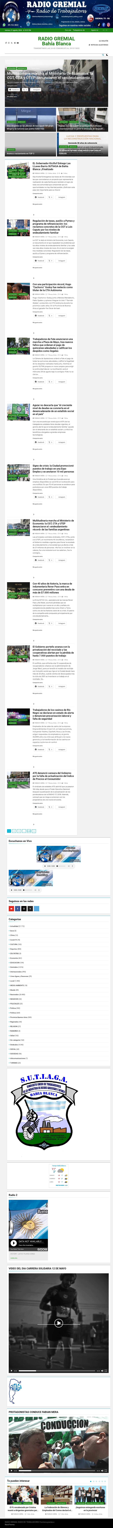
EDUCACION (15, 963)
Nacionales (22, 68)
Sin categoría (15, 1040)
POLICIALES (14, 1004)
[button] (58, 1323)
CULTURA (13, 944)
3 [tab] (96, 1481)
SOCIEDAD (14, 1054)
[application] (59, 1323)
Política (13, 1013)
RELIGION (13, 1026)
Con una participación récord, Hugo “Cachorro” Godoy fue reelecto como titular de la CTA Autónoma (53, 287)
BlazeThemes (9, 1524)
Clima (12, 935)
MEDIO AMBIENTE (17, 985)
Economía (14, 958)
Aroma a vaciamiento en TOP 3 (20, 153)
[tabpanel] (23, 1500)
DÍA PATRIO (14, 954)
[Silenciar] (102, 1371)
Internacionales (16, 972)
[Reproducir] (11, 1371)
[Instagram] (24, 908)
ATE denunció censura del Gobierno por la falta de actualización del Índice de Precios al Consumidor (53, 776)
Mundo (12, 990)
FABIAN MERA (40, 173)
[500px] (36, 908)
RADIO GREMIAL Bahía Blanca (56, 41)
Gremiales (11, 150)
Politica (22, 173)
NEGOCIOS (14, 999)
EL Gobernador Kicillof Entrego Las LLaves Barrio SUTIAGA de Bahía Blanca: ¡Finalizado (52, 166)
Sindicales (21, 122)
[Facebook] (17, 908)
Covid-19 (13, 940)
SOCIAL (13, 1049)
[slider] (57, 1370)
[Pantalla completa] (106, 1371)
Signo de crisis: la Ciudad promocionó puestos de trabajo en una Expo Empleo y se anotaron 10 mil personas (53, 468)
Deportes (13, 949)
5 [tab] (102, 1481)
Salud (12, 1036)
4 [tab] (99, 1481)
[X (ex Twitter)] (30, 908)
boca (12, 931)
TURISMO (13, 1063)
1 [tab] (90, 1481)
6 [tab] (105, 1481)
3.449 (29, 831)
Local (21, 170)
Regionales (14, 1022)
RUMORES (14, 1031)
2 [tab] (93, 1481)
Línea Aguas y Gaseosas (19, 976)
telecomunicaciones (17, 1058)
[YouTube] (11, 908)
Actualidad (12, 68)
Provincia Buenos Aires (17, 176)
